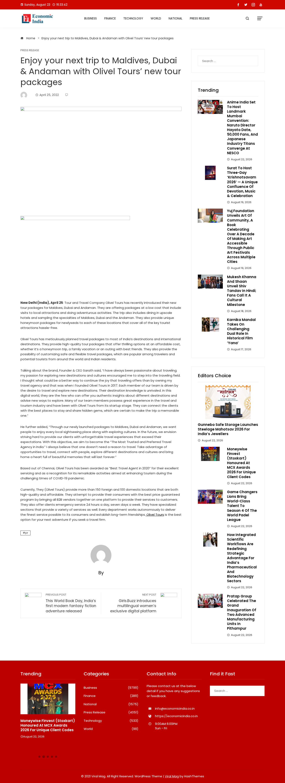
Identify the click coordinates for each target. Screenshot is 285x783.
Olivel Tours (155, 514)
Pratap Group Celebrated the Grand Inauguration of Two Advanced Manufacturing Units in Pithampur (241, 612)
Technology (133, 18)
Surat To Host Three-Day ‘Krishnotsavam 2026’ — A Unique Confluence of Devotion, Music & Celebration (242, 182)
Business (90, 18)
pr (26, 533)
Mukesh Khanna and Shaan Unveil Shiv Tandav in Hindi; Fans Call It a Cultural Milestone (241, 290)
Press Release (200, 18)
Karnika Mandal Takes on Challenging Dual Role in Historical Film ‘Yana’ (241, 331)
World (156, 18)
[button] (39, 757)
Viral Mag (172, 776)
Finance (110, 18)
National (175, 18)
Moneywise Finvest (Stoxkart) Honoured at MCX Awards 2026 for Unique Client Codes (241, 463)
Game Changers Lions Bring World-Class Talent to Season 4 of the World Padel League (242, 505)
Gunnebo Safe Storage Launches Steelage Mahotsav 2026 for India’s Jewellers (228, 429)
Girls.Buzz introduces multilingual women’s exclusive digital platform (133, 603)
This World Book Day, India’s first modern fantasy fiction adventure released (71, 603)
